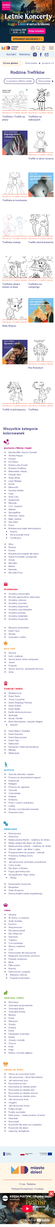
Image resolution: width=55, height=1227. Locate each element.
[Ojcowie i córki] (15, 352)
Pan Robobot (35, 367)
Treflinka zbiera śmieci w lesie (11, 285)
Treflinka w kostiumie (14, 200)
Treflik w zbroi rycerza (40, 158)
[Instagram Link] (35, 54)
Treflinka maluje (11, 242)
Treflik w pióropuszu (14, 409)
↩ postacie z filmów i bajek (19, 81)
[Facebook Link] (41, 54)
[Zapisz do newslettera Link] (47, 54)
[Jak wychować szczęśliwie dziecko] (40, 310)
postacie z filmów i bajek (14, 113)
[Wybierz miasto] (44, 48)
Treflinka (33, 409)
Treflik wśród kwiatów (40, 242)
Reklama (24, 54)
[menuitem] (19, 81)
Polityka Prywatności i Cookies (28, 1189)
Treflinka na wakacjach (35, 118)
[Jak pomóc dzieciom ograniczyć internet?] (40, 185)
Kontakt (11, 54)
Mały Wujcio (9, 325)
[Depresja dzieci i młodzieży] (15, 143)
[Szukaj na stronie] (38, 48)
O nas (22, 1184)
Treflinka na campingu (35, 285)
